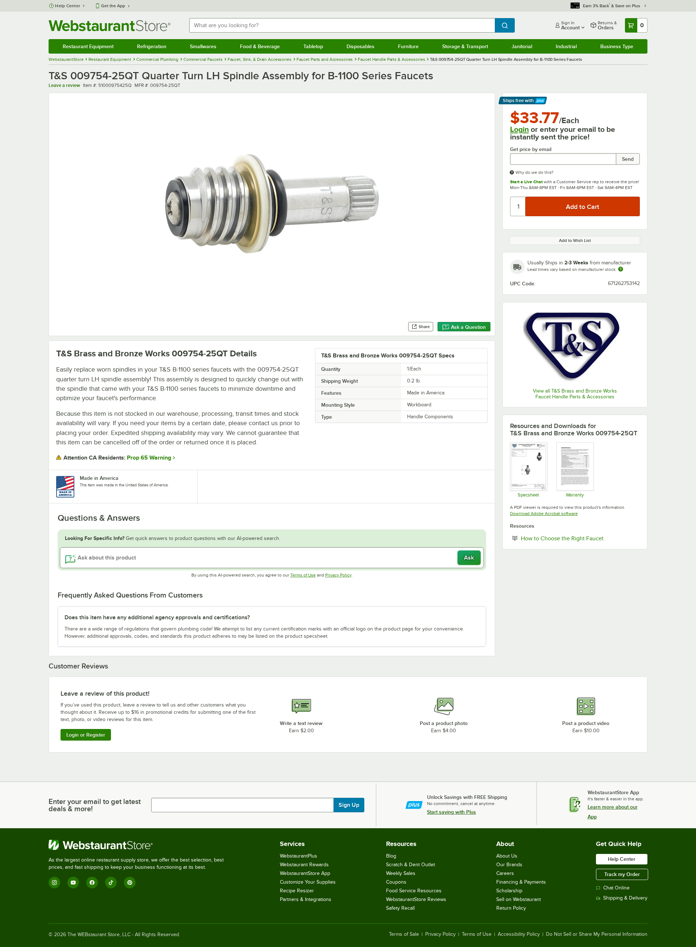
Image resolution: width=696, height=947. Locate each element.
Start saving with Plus (451, 812)
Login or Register (85, 735)
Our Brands (509, 864)
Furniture (408, 46)
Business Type (616, 46)
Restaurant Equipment (88, 46)
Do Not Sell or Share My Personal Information (596, 934)
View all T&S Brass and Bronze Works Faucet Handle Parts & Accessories (575, 393)
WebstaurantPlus (298, 856)
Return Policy (511, 908)
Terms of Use (303, 575)
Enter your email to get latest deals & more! (95, 805)
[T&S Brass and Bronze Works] (575, 346)
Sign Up (349, 805)
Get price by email (530, 149)
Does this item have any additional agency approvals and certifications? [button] (157, 617)
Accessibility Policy (519, 934)
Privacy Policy (338, 575)
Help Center (67, 5)
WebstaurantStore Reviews (416, 899)
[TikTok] (111, 882)
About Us (506, 856)
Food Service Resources (414, 890)
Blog (391, 856)
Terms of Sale (404, 934)
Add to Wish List (575, 240)
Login (519, 129)
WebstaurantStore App (305, 873)
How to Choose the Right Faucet (580, 538)
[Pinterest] (130, 882)
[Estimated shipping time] (621, 269)
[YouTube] (73, 882)
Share (424, 326)
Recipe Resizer (297, 890)
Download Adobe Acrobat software (544, 513)
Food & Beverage (260, 46)
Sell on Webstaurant (518, 899)
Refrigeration (151, 46)
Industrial (566, 46)
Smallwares (203, 46)
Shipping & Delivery (625, 898)
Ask (469, 557)
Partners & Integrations (305, 899)
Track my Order (622, 874)
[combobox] (341, 25)
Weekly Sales (400, 873)
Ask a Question (468, 327)
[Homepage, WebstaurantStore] (109, 25)
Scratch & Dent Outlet (410, 864)
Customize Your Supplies (308, 882)
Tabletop (313, 46)
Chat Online (616, 888)
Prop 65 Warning (149, 457)
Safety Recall (400, 908)
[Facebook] (92, 882)
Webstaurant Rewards (304, 864)
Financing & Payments (521, 882)
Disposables (360, 46)
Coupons (396, 882)
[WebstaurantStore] (139, 845)
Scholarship (509, 890)
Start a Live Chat (526, 181)
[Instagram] (54, 882)
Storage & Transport (465, 46)
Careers (505, 873)
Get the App (113, 5)
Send (628, 159)
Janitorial (521, 46)
